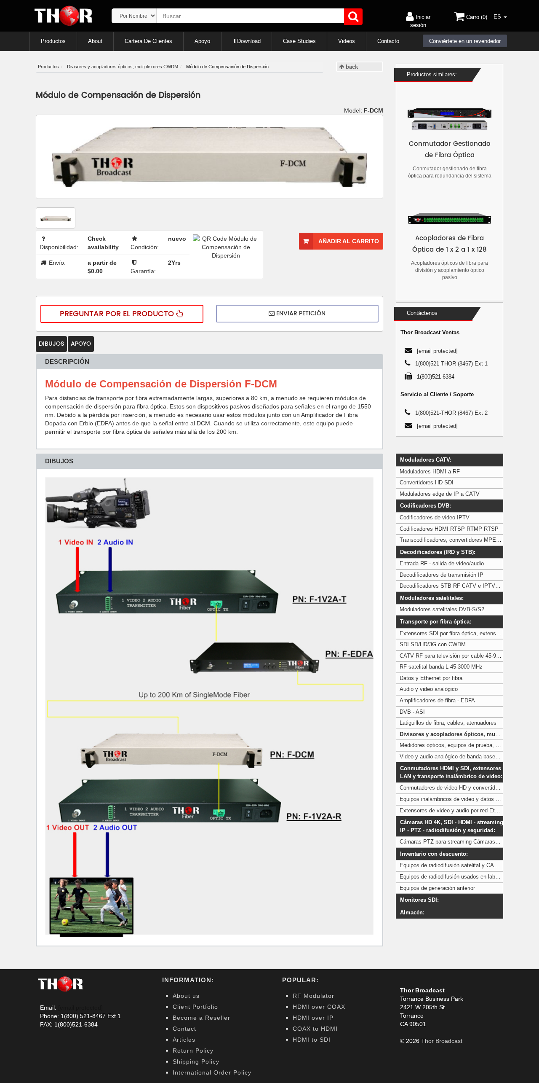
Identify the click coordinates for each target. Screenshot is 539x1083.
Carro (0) (475, 17)
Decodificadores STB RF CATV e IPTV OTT (454, 586)
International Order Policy (212, 1072)
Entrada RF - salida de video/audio (442, 563)
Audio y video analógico (429, 689)
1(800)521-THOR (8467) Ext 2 (451, 413)
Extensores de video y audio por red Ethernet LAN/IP (464, 810)
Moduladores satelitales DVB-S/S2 (442, 609)
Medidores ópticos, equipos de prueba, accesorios (461, 745)
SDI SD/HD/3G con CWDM (433, 644)
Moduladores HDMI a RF (430, 471)
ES (498, 16)
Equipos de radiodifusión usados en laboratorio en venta (468, 876)
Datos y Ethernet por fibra (431, 678)
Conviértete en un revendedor (465, 41)
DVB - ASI (412, 712)
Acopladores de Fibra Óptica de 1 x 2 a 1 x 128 (449, 244)
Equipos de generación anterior (437, 888)
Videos (346, 41)
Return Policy (193, 1050)
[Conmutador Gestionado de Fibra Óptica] (449, 119)
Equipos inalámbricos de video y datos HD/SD (456, 799)
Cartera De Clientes (148, 41)
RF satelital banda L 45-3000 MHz (441, 667)
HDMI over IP (313, 1017)
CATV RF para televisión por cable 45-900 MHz (457, 656)
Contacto (388, 41)
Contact (184, 1028)
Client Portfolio (195, 1006)
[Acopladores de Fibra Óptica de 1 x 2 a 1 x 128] (449, 218)
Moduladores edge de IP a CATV (440, 494)
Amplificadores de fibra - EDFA (437, 700)
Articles (184, 1039)
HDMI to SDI (312, 1039)
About (95, 41)
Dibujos (51, 344)
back (351, 67)
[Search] (353, 16)
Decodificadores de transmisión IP (441, 575)
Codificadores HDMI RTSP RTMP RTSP (449, 529)
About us (186, 995)
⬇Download (246, 41)
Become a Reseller (201, 1017)
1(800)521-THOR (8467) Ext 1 (451, 363)
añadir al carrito (348, 241)
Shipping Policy (196, 1061)
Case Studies (299, 41)
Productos (53, 41)
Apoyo (202, 41)
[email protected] (80, 1007)
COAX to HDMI (315, 1028)
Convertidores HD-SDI (427, 482)
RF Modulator (313, 995)
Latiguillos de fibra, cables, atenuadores (448, 723)
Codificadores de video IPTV (435, 517)
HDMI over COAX (319, 1006)
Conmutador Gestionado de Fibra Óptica (450, 150)
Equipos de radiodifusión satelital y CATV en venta (461, 865)
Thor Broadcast (441, 1040)
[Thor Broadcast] (64, 16)
